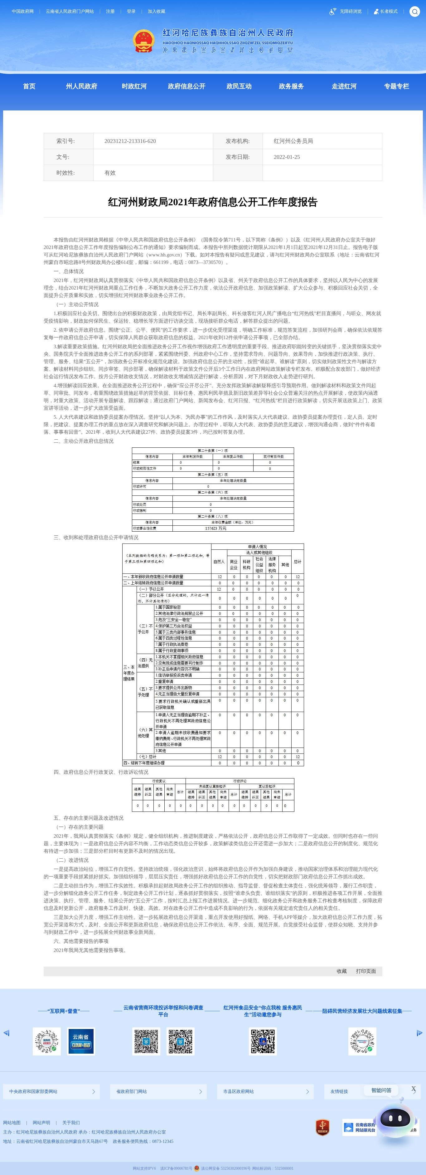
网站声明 (41, 1122)
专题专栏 (396, 86)
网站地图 (12, 1122)
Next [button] (419, 1033)
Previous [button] (6, 1033)
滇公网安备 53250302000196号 (226, 1168)
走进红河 (344, 86)
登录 (131, 11)
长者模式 (389, 11)
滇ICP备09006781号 (176, 1168)
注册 (110, 11)
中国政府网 (23, 11)
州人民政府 (81, 86)
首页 (29, 86)
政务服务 (291, 86)
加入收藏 (156, 11)
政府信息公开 (187, 86)
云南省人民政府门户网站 (70, 11)
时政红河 (134, 86)
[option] (64, 1033)
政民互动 (239, 86)
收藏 (342, 971)
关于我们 (71, 1122)
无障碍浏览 (351, 11)
